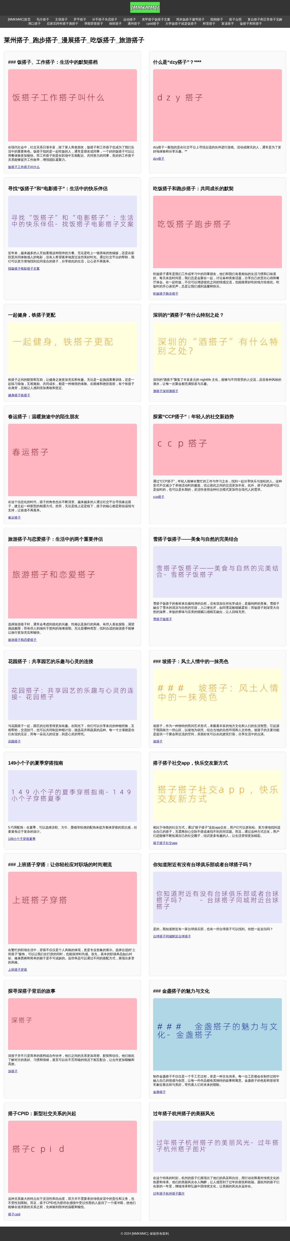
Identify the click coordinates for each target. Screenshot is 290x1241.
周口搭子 (34, 23)
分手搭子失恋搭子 (104, 19)
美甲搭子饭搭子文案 (156, 19)
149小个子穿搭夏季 (22, 839)
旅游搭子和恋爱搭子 (22, 640)
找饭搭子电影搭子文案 (24, 268)
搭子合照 (235, 19)
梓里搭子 (209, 23)
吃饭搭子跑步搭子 (165, 293)
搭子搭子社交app (165, 843)
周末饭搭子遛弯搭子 (190, 19)
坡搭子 (158, 741)
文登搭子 (61, 19)
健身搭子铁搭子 (19, 395)
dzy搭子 (158, 158)
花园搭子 (14, 741)
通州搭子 (134, 23)
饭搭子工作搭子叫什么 (24, 167)
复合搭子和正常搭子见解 (265, 19)
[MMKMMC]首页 (19, 19)
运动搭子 (129, 19)
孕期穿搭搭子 (93, 23)
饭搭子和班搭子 (251, 23)
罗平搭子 (80, 19)
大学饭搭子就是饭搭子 (181, 23)
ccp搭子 (158, 496)
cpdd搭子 (152, 23)
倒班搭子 (115, 23)
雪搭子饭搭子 (162, 619)
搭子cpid (14, 1214)
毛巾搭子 (42, 19)
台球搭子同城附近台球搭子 (172, 936)
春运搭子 (14, 517)
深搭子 (13, 1071)
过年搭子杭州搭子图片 (169, 1193)
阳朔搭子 (216, 19)
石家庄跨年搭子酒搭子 (62, 23)
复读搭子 (227, 23)
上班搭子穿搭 (17, 969)
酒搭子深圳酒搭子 (165, 391)
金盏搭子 (159, 1092)
